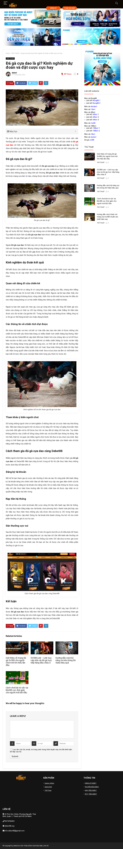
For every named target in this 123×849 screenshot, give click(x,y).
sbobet (93, 137)
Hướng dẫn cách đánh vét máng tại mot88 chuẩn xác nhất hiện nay (107, 216)
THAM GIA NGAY (69, 8)
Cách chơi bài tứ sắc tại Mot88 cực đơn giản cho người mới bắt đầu (17, 690)
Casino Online (49, 783)
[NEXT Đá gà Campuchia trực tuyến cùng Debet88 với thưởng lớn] (120, 843)
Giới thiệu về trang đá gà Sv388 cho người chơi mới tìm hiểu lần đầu (16, 661)
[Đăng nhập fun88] (91, 37)
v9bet (93, 134)
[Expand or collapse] (75, 131)
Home (8, 53)
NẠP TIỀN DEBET (91, 790)
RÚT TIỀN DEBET (91, 794)
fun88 (93, 123)
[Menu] (5, 3)
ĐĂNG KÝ (53, 8)
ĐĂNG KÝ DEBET (90, 783)
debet (14, 73)
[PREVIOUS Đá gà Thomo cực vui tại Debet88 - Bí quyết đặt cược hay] (2, 843)
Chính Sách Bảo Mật (35, 846)
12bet (93, 109)
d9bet (95, 114)
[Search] (117, 3)
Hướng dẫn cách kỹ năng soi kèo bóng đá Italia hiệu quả (65, 660)
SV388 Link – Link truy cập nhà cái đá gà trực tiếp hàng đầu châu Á (41, 660)
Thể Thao (48, 790)
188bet (95, 128)
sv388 (91, 140)
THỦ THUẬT (15, 53)
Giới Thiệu (24, 846)
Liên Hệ (45, 846)
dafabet (94, 106)
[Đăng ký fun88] (102, 67)
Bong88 (96, 100)
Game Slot (48, 787)
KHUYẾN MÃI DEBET (92, 787)
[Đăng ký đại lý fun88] (32, 18)
